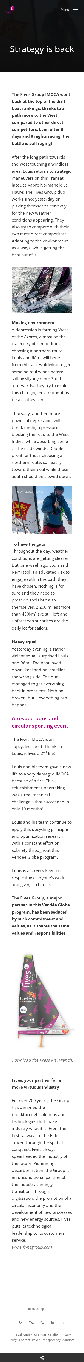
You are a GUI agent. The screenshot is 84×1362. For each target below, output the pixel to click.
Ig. (63, 1322)
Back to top (36, 1309)
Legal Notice (23, 1335)
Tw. (31, 1322)
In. (53, 1322)
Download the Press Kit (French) (42, 1060)
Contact (24, 1340)
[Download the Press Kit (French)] (42, 1053)
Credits (53, 1335)
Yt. (42, 1322)
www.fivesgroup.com (32, 1247)
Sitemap (40, 1335)
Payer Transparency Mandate (53, 1340)
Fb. (20, 1322)
